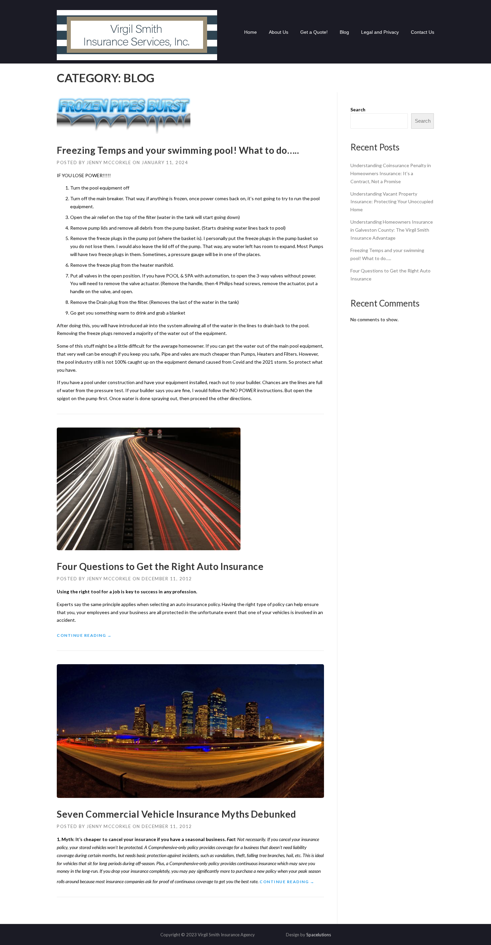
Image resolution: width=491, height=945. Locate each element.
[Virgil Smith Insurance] (137, 34)
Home (250, 32)
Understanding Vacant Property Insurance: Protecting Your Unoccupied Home (391, 202)
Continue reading (84, 635)
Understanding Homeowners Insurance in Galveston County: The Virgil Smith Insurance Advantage (391, 230)
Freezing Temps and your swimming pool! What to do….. (178, 150)
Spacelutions (318, 934)
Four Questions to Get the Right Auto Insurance (160, 566)
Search (357, 109)
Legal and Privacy (380, 32)
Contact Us (422, 32)
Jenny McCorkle (109, 162)
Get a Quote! (314, 32)
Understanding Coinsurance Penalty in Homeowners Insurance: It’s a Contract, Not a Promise (390, 173)
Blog (344, 32)
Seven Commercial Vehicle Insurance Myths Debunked (176, 814)
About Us (278, 32)
